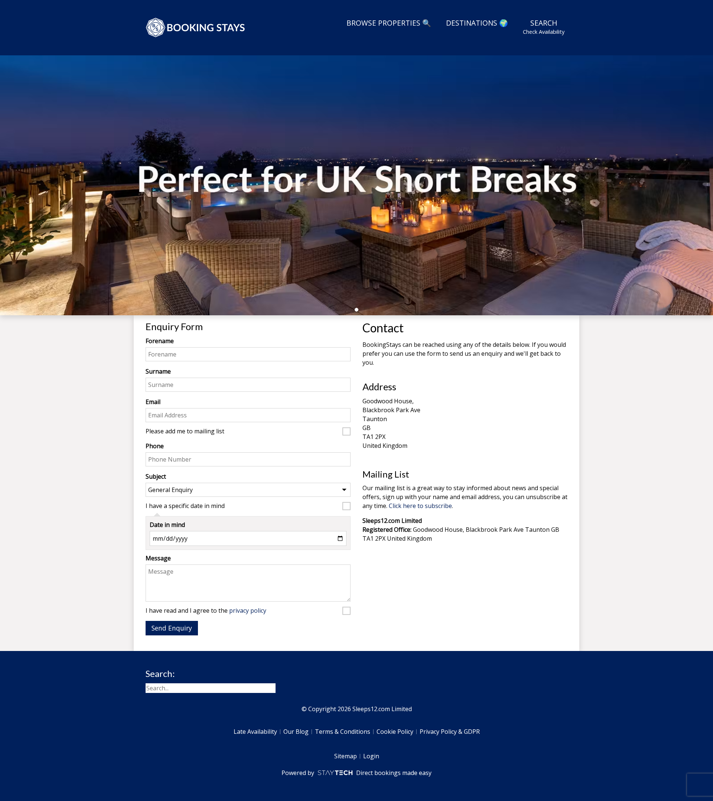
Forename (160, 341)
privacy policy (247, 610)
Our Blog (296, 731)
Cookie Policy (395, 731)
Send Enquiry (172, 627)
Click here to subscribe (420, 506)
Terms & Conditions (342, 731)
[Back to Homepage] (196, 27)
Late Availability (255, 731)
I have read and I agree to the (206, 611)
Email (153, 402)
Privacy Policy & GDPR (450, 731)
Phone (155, 446)
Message (158, 558)
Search (543, 26)
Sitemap (345, 756)
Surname (158, 371)
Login (371, 756)
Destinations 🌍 (477, 23)
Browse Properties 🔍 (388, 23)
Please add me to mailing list (185, 431)
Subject (156, 476)
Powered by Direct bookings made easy (356, 773)
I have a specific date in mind (185, 506)
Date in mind (167, 525)
